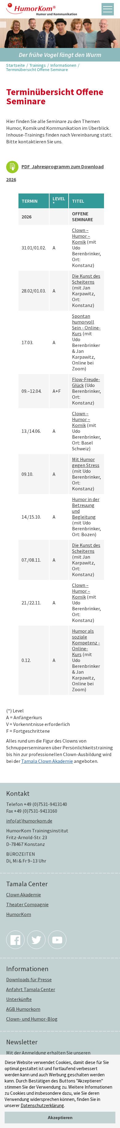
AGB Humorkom (23, 1009)
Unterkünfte (19, 999)
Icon (12, 167)
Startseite (15, 65)
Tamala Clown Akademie (47, 761)
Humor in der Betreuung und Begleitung (85, 508)
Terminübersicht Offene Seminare (37, 69)
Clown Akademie (23, 894)
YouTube (57, 940)
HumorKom (18, 914)
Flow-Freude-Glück (86, 382)
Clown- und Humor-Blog (32, 1019)
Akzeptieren (60, 1117)
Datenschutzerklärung (42, 1105)
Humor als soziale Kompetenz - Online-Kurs (86, 642)
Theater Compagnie (27, 904)
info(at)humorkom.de (29, 821)
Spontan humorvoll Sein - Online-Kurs (86, 325)
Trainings (38, 65)
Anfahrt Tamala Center (30, 989)
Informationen (63, 65)
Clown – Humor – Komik (81, 236)
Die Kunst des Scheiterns (86, 279)
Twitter (36, 940)
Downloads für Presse (29, 979)
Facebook (15, 940)
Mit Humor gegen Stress (85, 462)
